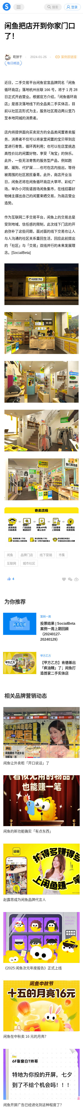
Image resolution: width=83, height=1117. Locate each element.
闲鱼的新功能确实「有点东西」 (28, 831)
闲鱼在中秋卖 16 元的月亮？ (25, 1036)
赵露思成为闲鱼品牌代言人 (24, 900)
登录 (74, 7)
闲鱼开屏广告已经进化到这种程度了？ (33, 1105)
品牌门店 (27, 555)
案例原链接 (69, 57)
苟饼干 (17, 57)
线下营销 (46, 555)
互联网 (11, 563)
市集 (62, 555)
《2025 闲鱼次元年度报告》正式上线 (32, 968)
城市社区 (29, 563)
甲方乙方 (45, 655)
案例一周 (45, 616)
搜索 (55, 7)
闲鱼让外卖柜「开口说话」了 (26, 763)
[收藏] (64, 579)
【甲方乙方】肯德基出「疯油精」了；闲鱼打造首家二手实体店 (58, 668)
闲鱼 (10, 555)
